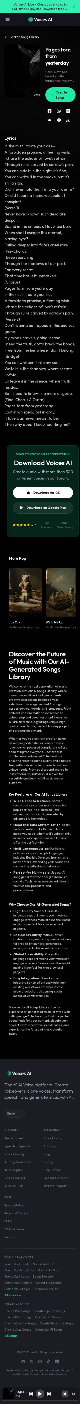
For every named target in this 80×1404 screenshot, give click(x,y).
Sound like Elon (43, 1264)
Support (10, 1237)
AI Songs (50, 1146)
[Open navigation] (7, 19)
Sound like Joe (43, 1276)
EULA (8, 1221)
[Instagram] (40, 1361)
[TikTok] (48, 1361)
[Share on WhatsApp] (59, 111)
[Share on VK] (49, 120)
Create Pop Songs (17, 1311)
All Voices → (13, 1295)
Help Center (52, 1170)
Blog (47, 1154)
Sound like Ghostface (19, 1270)
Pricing (48, 1162)
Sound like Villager (17, 1289)
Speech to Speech (17, 1146)
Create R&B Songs (48, 1317)
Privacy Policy (14, 1205)
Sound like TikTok (46, 1289)
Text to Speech (14, 1138)
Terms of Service (16, 1213)
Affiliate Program (55, 1186)
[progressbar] (40, 1400)
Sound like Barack (48, 1283)
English (12, 1113)
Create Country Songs (20, 1323)
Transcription (14, 1170)
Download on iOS (46, 492)
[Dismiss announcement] (74, 7)
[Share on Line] (59, 120)
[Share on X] (68, 111)
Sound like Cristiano (18, 1283)
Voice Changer (15, 1178)
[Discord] (23, 1361)
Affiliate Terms (14, 1229)
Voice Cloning (14, 1154)
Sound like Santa (49, 1270)
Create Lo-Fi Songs (48, 1330)
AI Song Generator (17, 1162)
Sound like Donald (17, 1264)
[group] (40, 1400)
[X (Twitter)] (31, 1361)
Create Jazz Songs (17, 1330)
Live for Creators (56, 1178)
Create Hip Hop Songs (49, 1311)
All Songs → (12, 1336)
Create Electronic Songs (57, 1323)
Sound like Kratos (16, 1276)
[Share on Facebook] (49, 111)
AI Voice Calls (13, 1186)
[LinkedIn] (57, 1361)
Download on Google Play (46, 507)
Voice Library (53, 1138)
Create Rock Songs (18, 1317)
